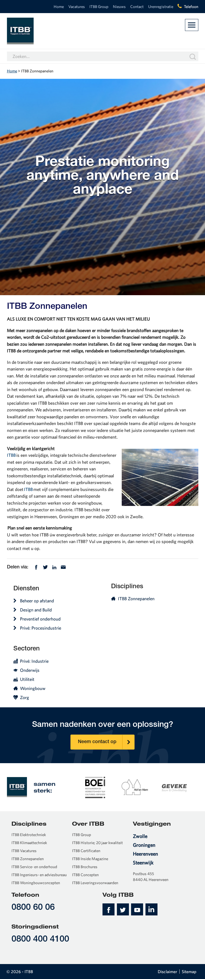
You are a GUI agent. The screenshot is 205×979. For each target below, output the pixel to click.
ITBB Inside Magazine (90, 858)
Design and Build (36, 609)
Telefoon (191, 6)
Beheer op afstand (37, 600)
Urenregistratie (160, 6)
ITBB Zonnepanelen (136, 598)
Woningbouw (32, 688)
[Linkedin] (54, 566)
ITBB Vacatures (24, 850)
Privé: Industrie (34, 661)
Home (59, 6)
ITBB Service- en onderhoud (34, 866)
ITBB (11, 455)
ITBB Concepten (85, 874)
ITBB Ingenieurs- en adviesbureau (39, 874)
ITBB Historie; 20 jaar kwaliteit (97, 842)
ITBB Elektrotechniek (28, 834)
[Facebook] (36, 566)
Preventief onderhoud (40, 618)
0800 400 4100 (40, 939)
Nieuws (119, 6)
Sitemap (189, 971)
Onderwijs (30, 670)
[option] (95, 787)
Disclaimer (167, 971)
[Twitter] (45, 566)
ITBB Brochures (84, 866)
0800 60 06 (33, 907)
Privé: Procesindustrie (40, 627)
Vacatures (76, 6)
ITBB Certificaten (86, 850)
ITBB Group (98, 6)
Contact (137, 6)
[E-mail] (63, 566)
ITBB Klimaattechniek (29, 842)
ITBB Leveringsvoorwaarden (95, 882)
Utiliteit (27, 679)
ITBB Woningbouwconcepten (35, 882)
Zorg (24, 697)
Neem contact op (97, 742)
